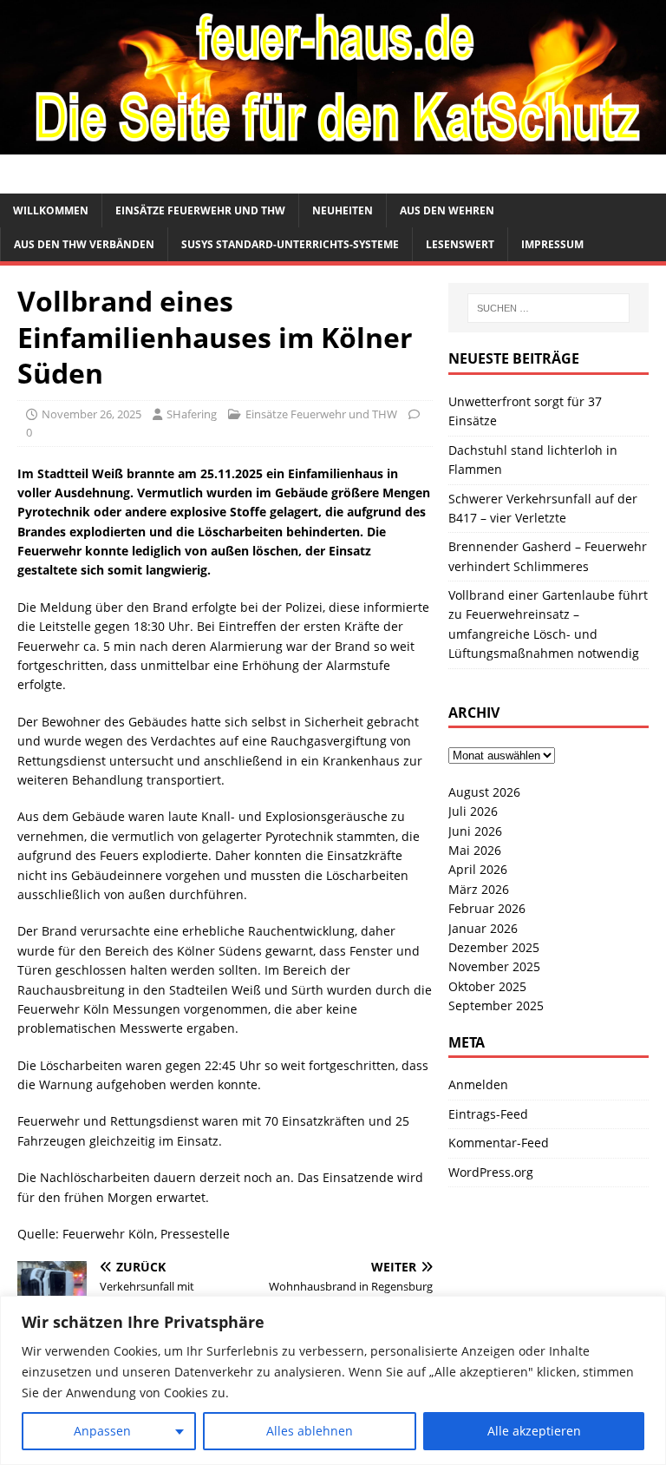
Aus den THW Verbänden (84, 244)
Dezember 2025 (493, 947)
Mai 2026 (474, 850)
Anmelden (478, 1084)
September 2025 (496, 1005)
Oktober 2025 (487, 986)
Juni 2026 (475, 831)
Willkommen (50, 210)
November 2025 (494, 966)
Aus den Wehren (447, 210)
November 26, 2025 (91, 414)
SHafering (191, 414)
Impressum (552, 244)
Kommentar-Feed (498, 1142)
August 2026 (484, 792)
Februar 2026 (487, 908)
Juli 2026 (473, 811)
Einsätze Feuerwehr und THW (200, 210)
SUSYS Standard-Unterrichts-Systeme (290, 244)
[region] (333, 1380)
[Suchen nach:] (548, 308)
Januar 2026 (483, 928)
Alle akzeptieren (534, 1430)
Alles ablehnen (309, 1430)
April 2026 (477, 869)
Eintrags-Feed (488, 1114)
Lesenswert (460, 244)
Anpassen (102, 1430)
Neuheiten (342, 210)
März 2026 (478, 889)
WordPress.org (490, 1172)
